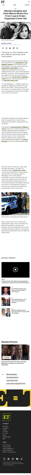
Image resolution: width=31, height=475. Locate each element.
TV (15, 9)
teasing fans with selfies (10, 68)
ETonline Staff (7, 437)
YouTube (5, 432)
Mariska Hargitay (12, 374)
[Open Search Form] (28, 2)
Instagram (6, 428)
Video (14, 5)
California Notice (7, 450)
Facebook (5, 426)
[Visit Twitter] (8, 459)
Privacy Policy (7, 447)
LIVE (3, 5)
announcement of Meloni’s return (15, 128)
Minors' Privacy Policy (9, 452)
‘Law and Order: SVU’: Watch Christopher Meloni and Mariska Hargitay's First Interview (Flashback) (15, 281)
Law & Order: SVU (12, 380)
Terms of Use (6, 445)
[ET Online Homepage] (3, 2)
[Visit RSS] (21, 459)
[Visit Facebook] (4, 459)
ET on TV (5, 433)
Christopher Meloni (12, 377)
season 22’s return (19, 170)
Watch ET (27, 5)
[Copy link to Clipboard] (17, 48)
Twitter (5, 430)
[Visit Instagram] (12, 459)
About (4, 435)
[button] (15, 269)
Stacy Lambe (7, 43)
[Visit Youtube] (17, 458)
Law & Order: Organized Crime (16, 383)
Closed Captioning (8, 448)
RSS (4, 439)
